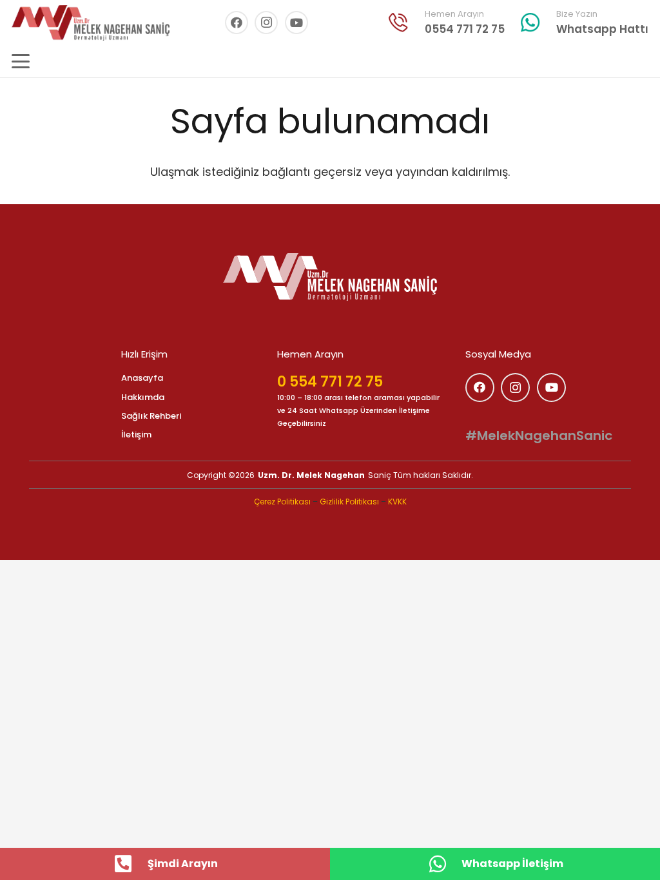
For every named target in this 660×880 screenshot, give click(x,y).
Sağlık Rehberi (151, 416)
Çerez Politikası (282, 501)
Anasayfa (142, 378)
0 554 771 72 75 (330, 382)
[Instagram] (266, 22)
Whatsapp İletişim (512, 863)
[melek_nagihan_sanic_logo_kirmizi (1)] (91, 23)
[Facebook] (236, 22)
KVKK (397, 501)
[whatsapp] (530, 22)
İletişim (136, 434)
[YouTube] (296, 22)
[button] (21, 61)
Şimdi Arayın (183, 863)
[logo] (330, 277)
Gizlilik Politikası (349, 501)
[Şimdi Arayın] (130, 864)
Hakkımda (142, 397)
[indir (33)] (398, 22)
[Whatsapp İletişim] (444, 864)
